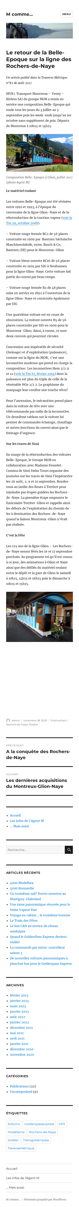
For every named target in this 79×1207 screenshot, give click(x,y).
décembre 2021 (21, 1028)
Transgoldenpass (36, 1140)
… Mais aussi (19, 826)
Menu (66, 14)
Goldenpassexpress (39, 1124)
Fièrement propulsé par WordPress (45, 1199)
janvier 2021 (19, 1044)
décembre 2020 (21, 1049)
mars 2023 (18, 1006)
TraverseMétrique (21, 1148)
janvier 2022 (19, 1022)
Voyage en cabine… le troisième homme (40, 915)
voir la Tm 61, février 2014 (34, 374)
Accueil (15, 815)
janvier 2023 (19, 1011)
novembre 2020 (22, 1054)
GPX (62, 1124)
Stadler (33, 724)
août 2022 (17, 1017)
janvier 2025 (19, 1001)
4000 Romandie (22, 888)
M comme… (19, 14)
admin (16, 720)
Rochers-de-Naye (17, 724)
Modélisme (16, 1132)
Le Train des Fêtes (24, 920)
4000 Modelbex (22, 883)
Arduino (14, 1124)
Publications (58, 720)
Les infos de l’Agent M (27, 821)
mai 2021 (17, 1033)
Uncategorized (21, 1092)
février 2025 (19, 995)
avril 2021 (17, 1038)
